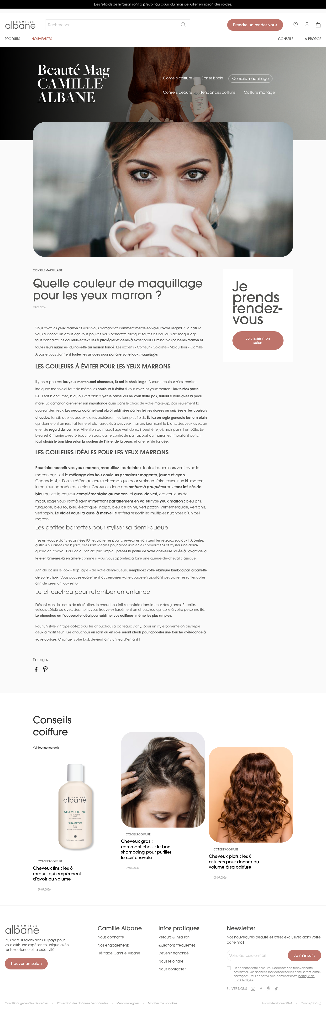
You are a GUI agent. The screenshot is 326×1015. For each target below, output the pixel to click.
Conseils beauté (177, 92)
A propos (313, 39)
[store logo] (20, 25)
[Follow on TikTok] (276, 988)
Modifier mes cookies (162, 1003)
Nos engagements (114, 945)
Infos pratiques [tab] (178, 928)
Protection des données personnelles (82, 1003)
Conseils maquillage (250, 78)
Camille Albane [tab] (120, 928)
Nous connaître (111, 937)
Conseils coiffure (177, 78)
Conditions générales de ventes (26, 1003)
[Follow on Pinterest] (268, 988)
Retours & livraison (173, 937)
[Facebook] (36, 669)
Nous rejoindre (171, 961)
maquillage (148, 354)
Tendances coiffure (218, 92)
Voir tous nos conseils (46, 747)
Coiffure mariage (259, 92)
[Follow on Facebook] (261, 988)
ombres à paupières (147, 486)
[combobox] (118, 24)
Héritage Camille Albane (119, 953)
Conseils (285, 39)
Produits (12, 39)
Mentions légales (127, 1003)
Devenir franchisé (173, 953)
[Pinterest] (45, 669)
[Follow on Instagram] (253, 989)
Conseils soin (212, 78)
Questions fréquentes (176, 945)
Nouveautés (42, 39)
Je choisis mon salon (258, 340)
